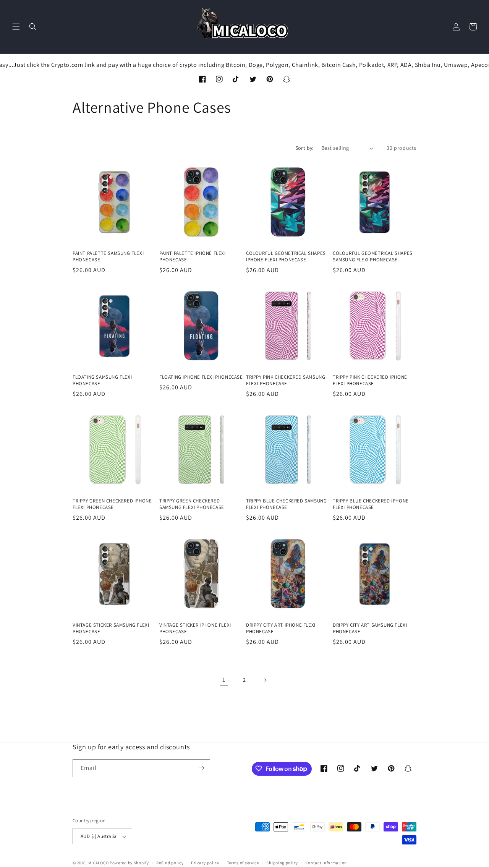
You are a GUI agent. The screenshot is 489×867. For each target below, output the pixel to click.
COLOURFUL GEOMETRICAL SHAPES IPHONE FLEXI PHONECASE (286, 256)
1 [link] (223, 680)
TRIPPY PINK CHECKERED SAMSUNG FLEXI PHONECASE (285, 380)
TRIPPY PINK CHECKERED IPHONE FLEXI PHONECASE (370, 380)
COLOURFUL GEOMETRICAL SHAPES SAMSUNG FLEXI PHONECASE (373, 256)
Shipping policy (282, 862)
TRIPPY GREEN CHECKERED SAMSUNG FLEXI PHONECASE (191, 504)
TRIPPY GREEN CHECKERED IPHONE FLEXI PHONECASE (112, 504)
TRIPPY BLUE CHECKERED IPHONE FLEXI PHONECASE (371, 504)
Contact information (326, 862)
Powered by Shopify (129, 863)
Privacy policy (205, 862)
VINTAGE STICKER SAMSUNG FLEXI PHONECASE (111, 628)
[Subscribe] (201, 768)
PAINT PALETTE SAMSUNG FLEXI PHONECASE (108, 256)
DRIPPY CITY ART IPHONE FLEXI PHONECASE (281, 628)
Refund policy (169, 862)
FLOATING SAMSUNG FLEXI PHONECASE (102, 380)
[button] (16, 26)
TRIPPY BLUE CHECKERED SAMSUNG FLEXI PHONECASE (286, 504)
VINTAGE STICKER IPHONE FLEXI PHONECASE (195, 628)
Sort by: (304, 147)
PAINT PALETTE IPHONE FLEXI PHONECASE (192, 256)
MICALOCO (98, 863)
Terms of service (243, 862)
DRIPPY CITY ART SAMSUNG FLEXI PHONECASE (370, 628)
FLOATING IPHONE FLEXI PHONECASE (201, 377)
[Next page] (265, 680)
